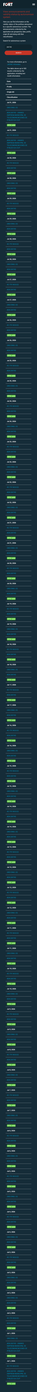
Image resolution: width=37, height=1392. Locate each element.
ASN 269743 (11, 168)
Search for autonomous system (14, 41)
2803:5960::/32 (12, 108)
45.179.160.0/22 (13, 135)
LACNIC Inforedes (13, 64)
